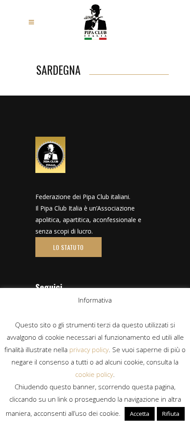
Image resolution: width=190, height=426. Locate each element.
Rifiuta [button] (170, 414)
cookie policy (94, 374)
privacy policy (89, 349)
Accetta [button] (139, 414)
